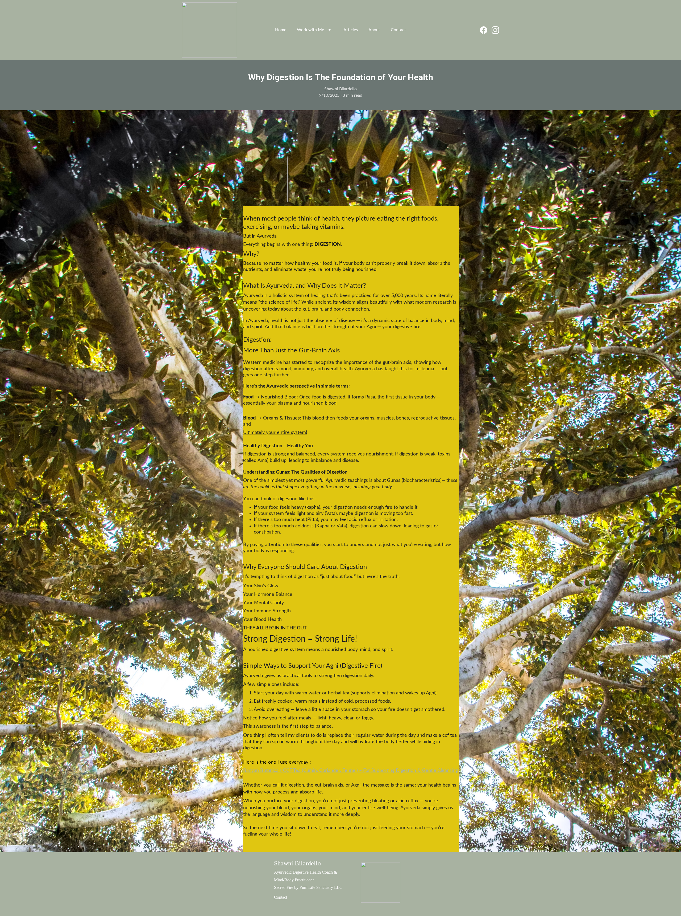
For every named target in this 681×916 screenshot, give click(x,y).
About (374, 30)
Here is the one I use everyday (276, 762)
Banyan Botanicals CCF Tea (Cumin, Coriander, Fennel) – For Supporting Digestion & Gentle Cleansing (350, 770)
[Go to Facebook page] (486, 30)
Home (280, 30)
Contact (398, 30)
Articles (350, 30)
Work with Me (310, 30)
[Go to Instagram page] (495, 30)
